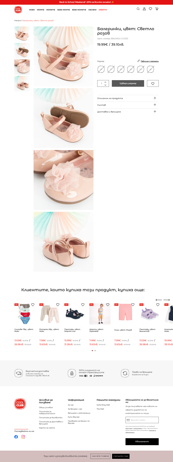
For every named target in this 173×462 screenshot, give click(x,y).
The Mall (100, 409)
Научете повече (100, 456)
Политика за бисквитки (50, 417)
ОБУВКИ (92, 10)
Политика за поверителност (47, 412)
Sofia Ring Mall (103, 405)
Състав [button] (101, 105)
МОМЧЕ (40, 10)
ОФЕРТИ (103, 10)
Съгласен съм (120, 456)
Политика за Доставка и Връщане (51, 422)
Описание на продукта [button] (110, 98)
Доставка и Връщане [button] (109, 112)
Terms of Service (138, 428)
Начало (17, 20)
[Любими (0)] (151, 9)
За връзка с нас (75, 409)
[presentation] (159, 300)
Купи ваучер (74, 417)
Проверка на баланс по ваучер (79, 422)
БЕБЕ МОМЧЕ (63, 10)
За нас (71, 405)
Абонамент (142, 441)
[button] (92, 350)
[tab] (128, 98)
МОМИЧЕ (50, 10)
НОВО (32, 10)
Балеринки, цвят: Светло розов (38, 20)
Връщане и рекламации (79, 413)
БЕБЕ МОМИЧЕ (79, 10)
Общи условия (46, 407)
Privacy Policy (129, 428)
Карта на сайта (47, 428)
